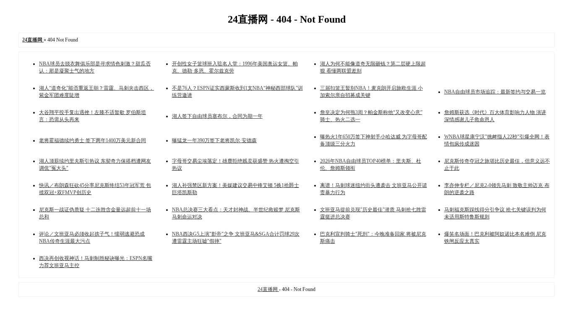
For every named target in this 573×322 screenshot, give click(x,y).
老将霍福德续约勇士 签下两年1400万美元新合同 (92, 140)
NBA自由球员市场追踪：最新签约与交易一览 (495, 92)
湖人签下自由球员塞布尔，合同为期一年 (217, 116)
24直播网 (268, 289)
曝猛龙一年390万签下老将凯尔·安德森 (214, 140)
